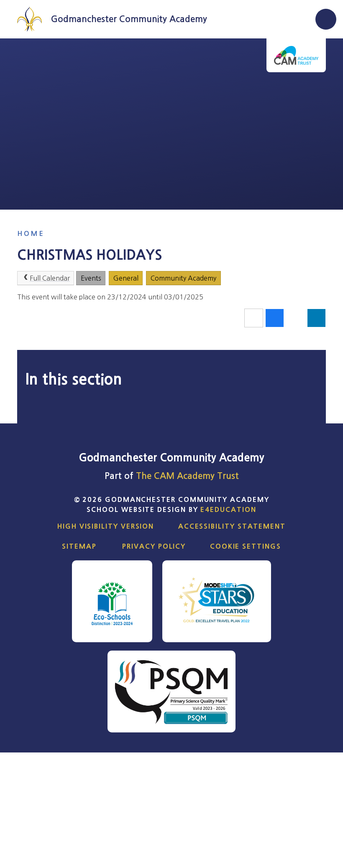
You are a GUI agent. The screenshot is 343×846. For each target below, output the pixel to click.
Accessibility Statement (232, 526)
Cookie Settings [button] (245, 546)
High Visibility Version (105, 526)
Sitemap (79, 546)
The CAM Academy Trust (187, 475)
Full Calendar (50, 278)
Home (30, 233)
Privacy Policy (154, 546)
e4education (228, 509)
